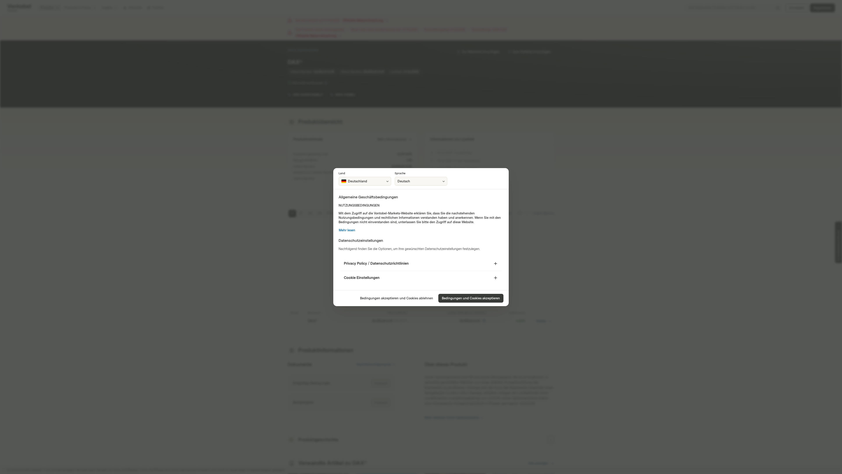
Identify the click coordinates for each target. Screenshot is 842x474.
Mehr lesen (347, 230)
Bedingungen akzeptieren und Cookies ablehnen (396, 298)
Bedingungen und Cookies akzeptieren (471, 298)
